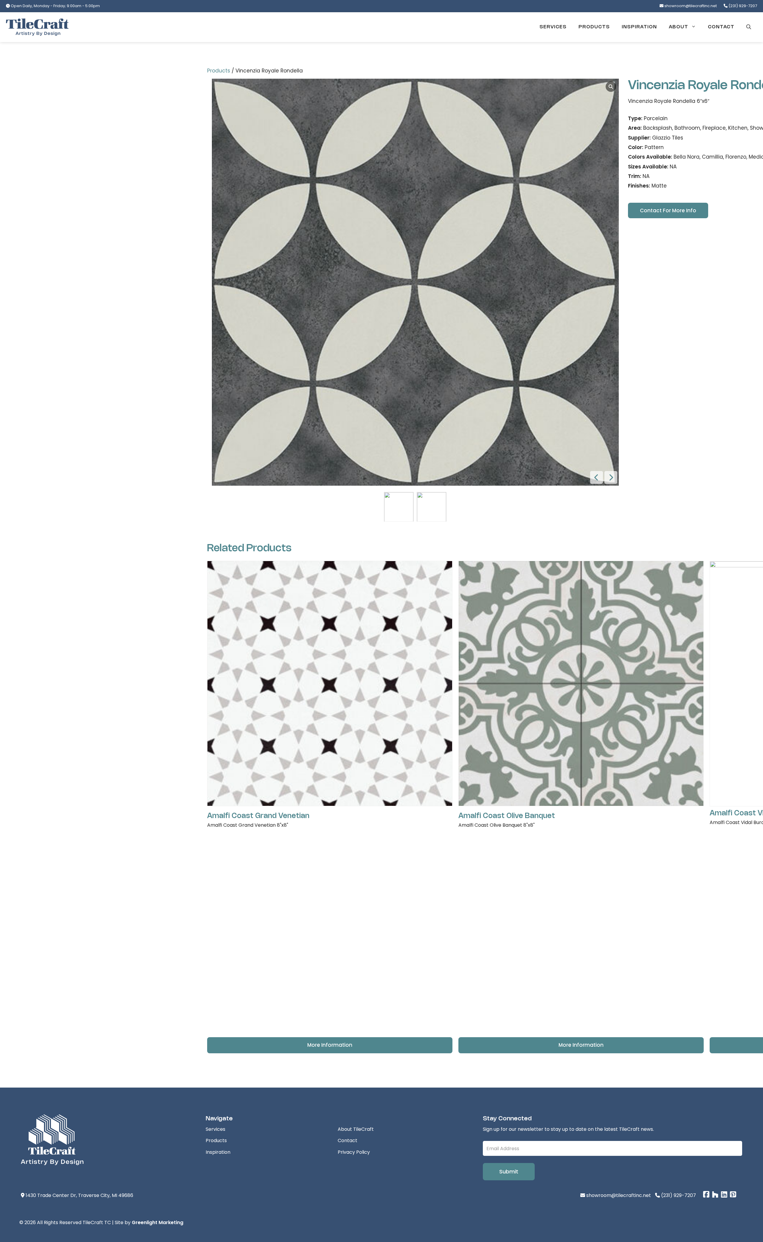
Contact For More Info (668, 210)
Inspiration (639, 27)
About (678, 27)
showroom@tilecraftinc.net (690, 6)
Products (594, 27)
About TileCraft (356, 1129)
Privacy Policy (354, 1152)
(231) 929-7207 (742, 6)
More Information (329, 1045)
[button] (748, 27)
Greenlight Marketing (157, 1222)
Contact (721, 27)
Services (553, 27)
